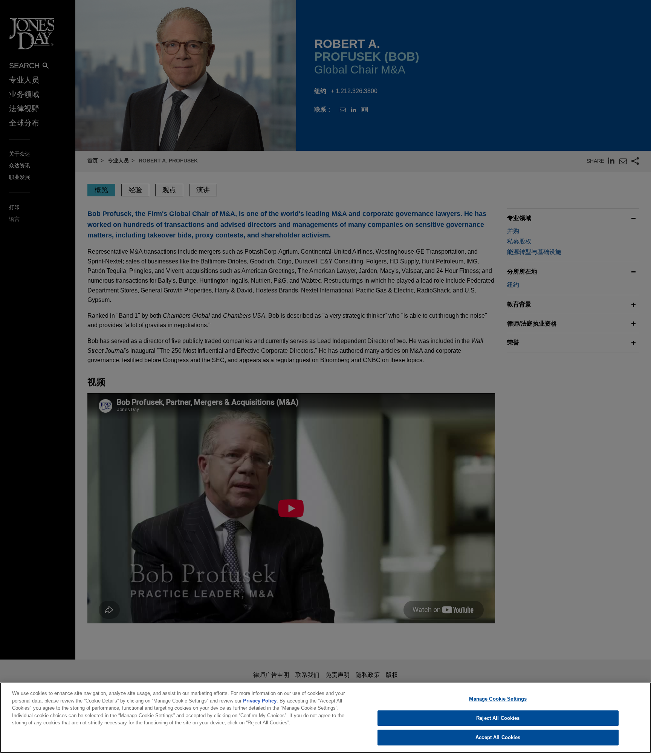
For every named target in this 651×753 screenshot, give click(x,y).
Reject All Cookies (498, 718)
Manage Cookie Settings (498, 699)
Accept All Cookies (497, 737)
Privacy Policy (260, 701)
